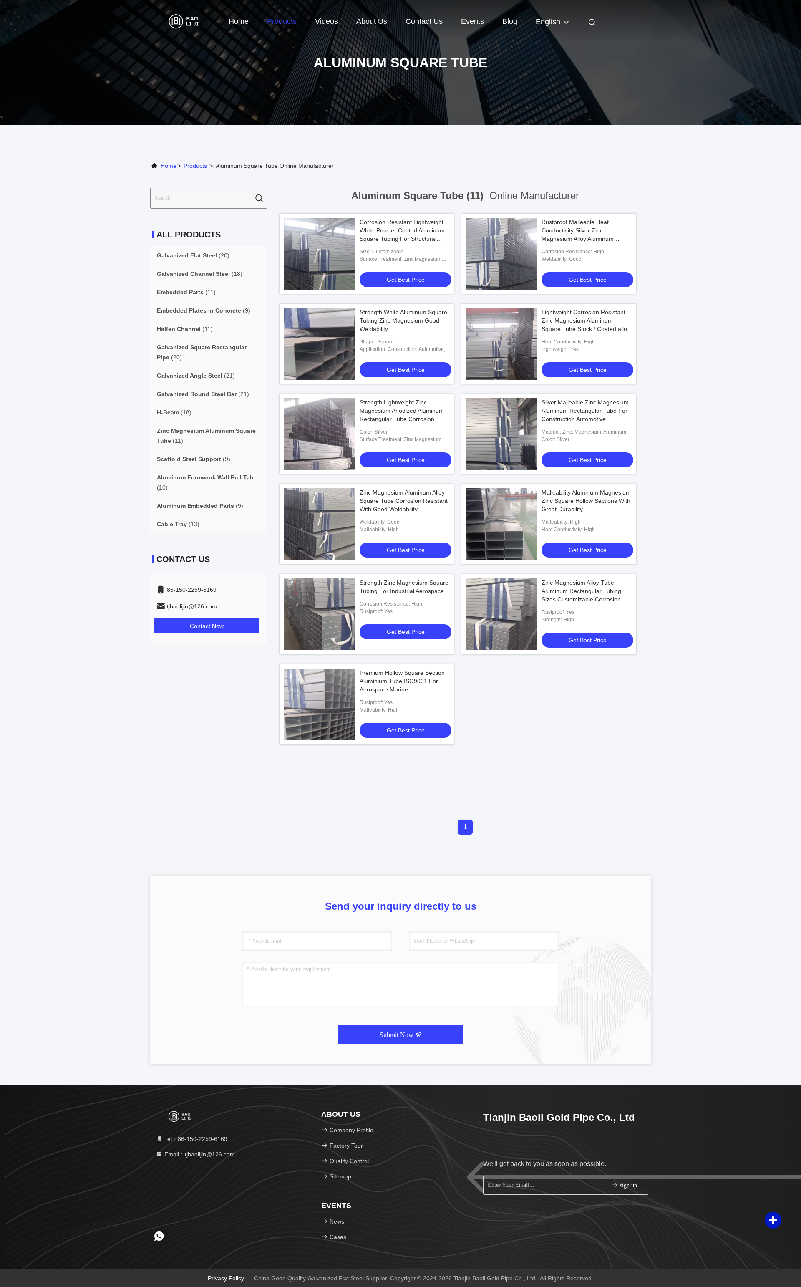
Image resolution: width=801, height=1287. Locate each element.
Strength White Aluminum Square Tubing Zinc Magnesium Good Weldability (403, 320)
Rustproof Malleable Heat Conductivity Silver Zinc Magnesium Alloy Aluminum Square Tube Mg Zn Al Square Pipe (582, 239)
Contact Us (424, 21)
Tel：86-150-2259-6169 (195, 1139)
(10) (205, 482)
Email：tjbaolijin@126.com (199, 1154)
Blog (509, 21)
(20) (193, 255)
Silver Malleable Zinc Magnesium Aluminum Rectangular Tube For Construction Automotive (585, 410)
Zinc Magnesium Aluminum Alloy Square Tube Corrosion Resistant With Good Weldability (404, 500)
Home (239, 21)
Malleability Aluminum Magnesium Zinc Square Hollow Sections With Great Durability (586, 500)
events (472, 21)
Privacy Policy (226, 1278)
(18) (199, 273)
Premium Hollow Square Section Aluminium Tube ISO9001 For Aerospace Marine (402, 681)
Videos (326, 21)
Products (282, 21)
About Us (371, 21)
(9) (203, 310)
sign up (627, 1185)
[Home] (183, 21)
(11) (186, 292)
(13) (178, 524)
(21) (196, 375)
